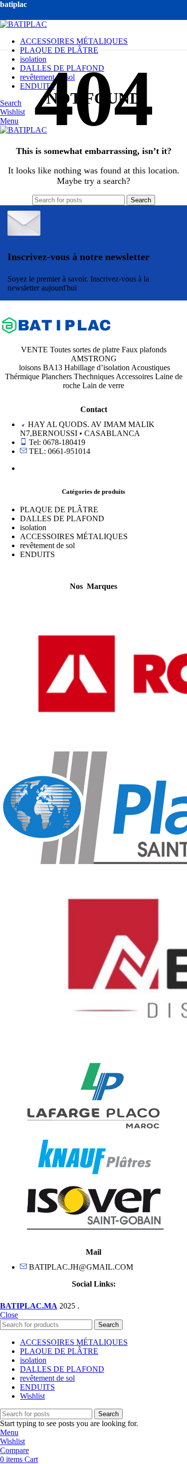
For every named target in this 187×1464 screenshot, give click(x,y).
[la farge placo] (93, 1131)
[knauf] (93, 1173)
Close (9, 1315)
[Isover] (94, 1235)
